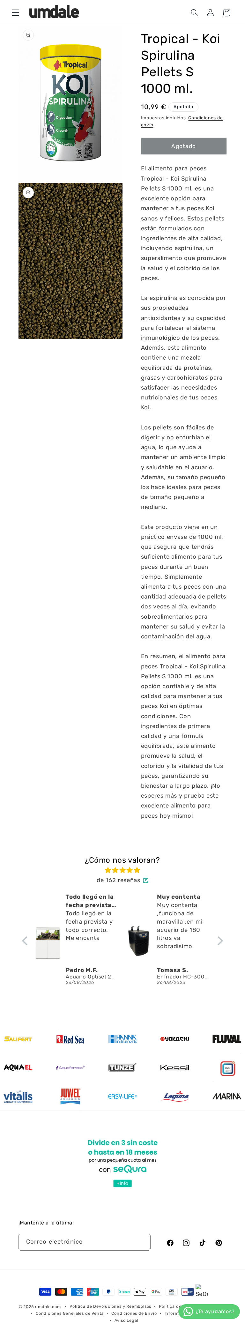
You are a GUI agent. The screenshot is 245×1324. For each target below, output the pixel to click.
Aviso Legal (126, 1320)
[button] (15, 13)
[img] (122, 870)
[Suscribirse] (142, 1242)
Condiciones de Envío (134, 1313)
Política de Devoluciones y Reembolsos (110, 1306)
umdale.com (48, 1306)
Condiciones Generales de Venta (70, 1313)
